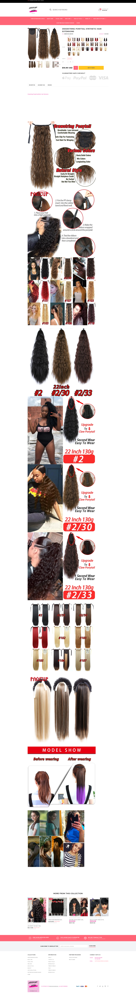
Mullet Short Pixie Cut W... (97, 919)
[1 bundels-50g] (50, 914)
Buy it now (91, 67)
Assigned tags (41, 85)
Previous (28, 64)
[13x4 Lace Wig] (29, 920)
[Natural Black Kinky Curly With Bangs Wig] (78, 907)
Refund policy (51, 972)
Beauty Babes (72, 959)
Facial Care (59, 18)
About (49, 957)
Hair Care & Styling (99, 18)
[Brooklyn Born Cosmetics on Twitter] (100, 986)
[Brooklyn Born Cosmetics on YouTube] (102, 986)
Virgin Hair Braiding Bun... (55, 919)
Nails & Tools (78, 18)
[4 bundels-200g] (59, 914)
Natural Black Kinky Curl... (76, 919)
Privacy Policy (51, 961)
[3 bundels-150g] (56, 914)
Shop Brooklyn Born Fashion (65, 23)
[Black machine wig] (71, 914)
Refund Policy (51, 963)
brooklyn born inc (54, 986)
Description (32, 85)
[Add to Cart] (76, 68)
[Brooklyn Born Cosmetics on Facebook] (97, 986)
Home (78, 23)
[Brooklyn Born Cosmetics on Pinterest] (108, 986)
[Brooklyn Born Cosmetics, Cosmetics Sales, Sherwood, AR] (3, 995)
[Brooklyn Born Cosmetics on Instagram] (105, 986)
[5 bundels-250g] (62, 914)
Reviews (50, 85)
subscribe (92, 945)
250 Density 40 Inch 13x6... (34, 926)
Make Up (87, 18)
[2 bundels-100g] (53, 914)
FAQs (49, 968)
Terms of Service (52, 966)
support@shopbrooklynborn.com (103, 961)
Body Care (50, 18)
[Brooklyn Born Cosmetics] (37, 9)
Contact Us (51, 959)
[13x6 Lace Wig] (32, 920)
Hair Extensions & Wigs (37, 18)
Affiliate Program (73, 957)
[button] (72, 921)
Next (60, 64)
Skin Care (68, 18)
